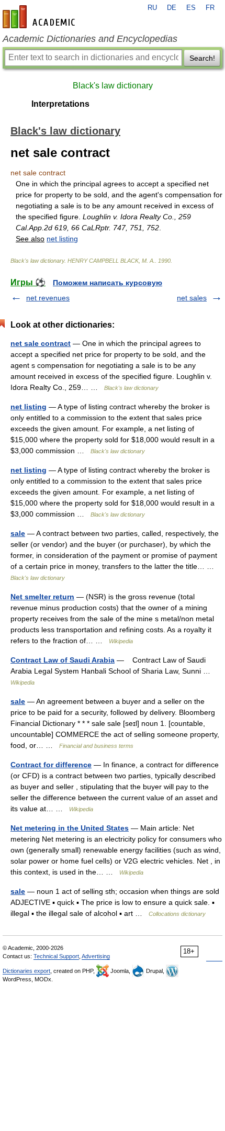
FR (210, 8)
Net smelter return (42, 596)
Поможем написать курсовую (107, 282)
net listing (62, 238)
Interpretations (60, 103)
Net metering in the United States (69, 828)
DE (171, 8)
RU (152, 8)
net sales (192, 298)
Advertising (96, 956)
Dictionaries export (26, 971)
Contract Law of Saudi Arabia (62, 660)
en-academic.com (40, 16)
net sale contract (40, 343)
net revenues (48, 298)
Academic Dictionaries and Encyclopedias (90, 38)
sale (17, 533)
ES (191, 8)
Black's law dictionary (113, 85)
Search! (202, 58)
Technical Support (56, 956)
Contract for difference (51, 764)
